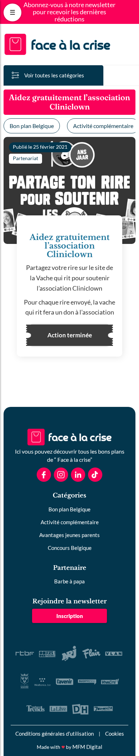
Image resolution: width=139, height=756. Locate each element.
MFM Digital (87, 747)
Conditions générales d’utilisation (54, 733)
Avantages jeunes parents (69, 535)
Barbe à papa (69, 581)
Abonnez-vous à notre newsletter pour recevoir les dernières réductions (69, 11)
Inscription (69, 616)
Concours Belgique (70, 548)
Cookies (114, 733)
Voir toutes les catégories (54, 75)
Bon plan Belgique (32, 125)
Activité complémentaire (70, 522)
